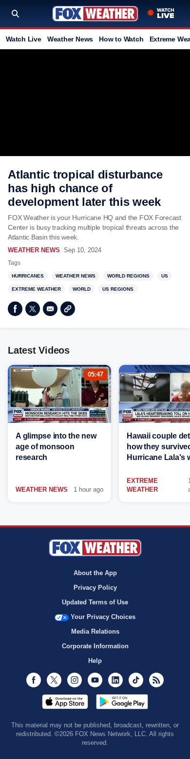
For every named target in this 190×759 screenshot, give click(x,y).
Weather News (70, 39)
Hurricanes (28, 276)
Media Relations (95, 631)
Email (50, 308)
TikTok (136, 680)
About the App (95, 573)
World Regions (128, 276)
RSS (156, 680)
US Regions (117, 289)
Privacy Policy (95, 587)
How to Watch (121, 39)
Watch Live (23, 39)
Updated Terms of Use (95, 602)
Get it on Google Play (122, 701)
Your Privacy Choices (103, 616)
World (82, 289)
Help (95, 660)
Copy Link (67, 308)
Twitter (32, 308)
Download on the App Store (65, 701)
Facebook (15, 308)
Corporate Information (95, 646)
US (164, 276)
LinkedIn (115, 680)
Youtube (95, 680)
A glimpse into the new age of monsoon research (56, 446)
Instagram (74, 680)
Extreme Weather (36, 289)
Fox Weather (95, 13)
